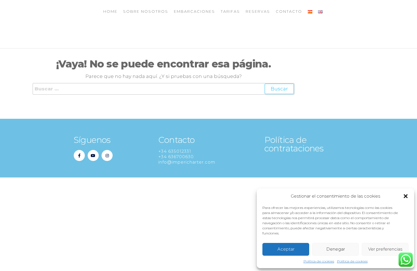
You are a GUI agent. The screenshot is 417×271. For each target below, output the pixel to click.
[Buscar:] (163, 89)
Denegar (335, 249)
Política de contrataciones (294, 144)
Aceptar (285, 249)
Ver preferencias (385, 249)
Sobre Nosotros (145, 11)
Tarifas (230, 11)
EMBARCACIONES (194, 11)
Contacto (289, 11)
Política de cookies (319, 261)
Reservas (258, 11)
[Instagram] (107, 155)
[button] (405, 196)
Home (110, 11)
